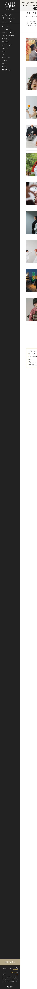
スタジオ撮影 (33, 356)
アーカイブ (32, 354)
